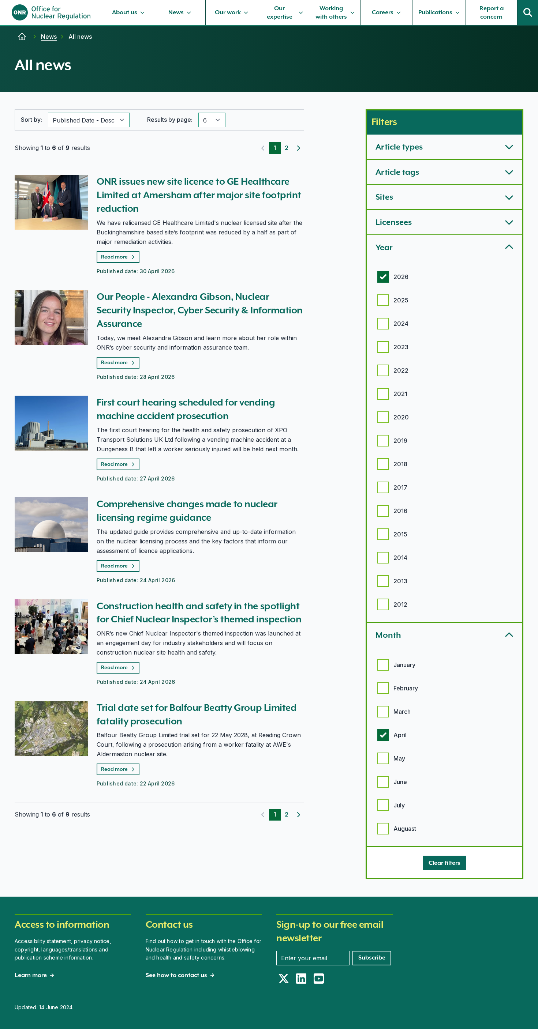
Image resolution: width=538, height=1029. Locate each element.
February (405, 688)
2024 (400, 323)
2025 (400, 300)
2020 (401, 417)
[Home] (22, 36)
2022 (400, 370)
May (399, 758)
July (399, 805)
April (400, 735)
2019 (400, 440)
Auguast (404, 828)
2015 (400, 534)
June (400, 781)
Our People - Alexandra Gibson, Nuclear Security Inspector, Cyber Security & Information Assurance (200, 310)
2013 (400, 581)
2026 (400, 276)
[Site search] (528, 12)
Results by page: (170, 119)
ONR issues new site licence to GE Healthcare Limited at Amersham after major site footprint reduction (199, 195)
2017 (400, 487)
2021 (400, 393)
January (404, 664)
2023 (400, 347)
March (402, 711)
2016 (400, 510)
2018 (400, 464)
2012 (400, 604)
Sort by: (31, 119)
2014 (400, 557)
